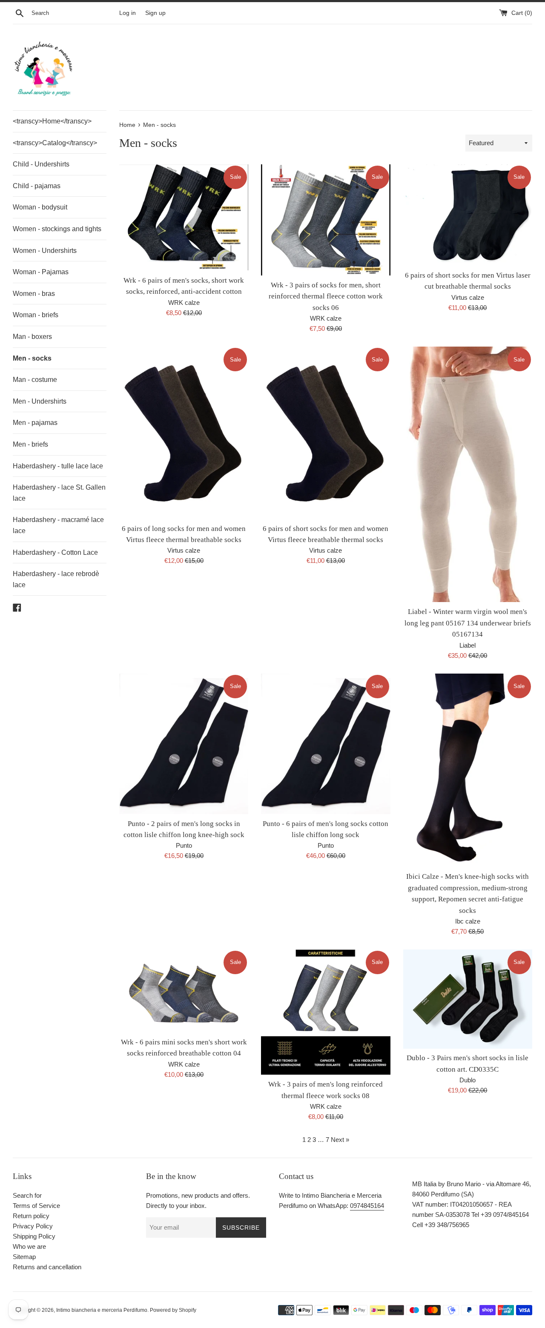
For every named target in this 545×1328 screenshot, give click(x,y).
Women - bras (34, 293)
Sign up (155, 13)
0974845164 (367, 1205)
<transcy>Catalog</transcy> (55, 142)
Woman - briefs (35, 314)
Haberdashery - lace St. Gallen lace (59, 493)
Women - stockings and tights (57, 228)
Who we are (29, 1246)
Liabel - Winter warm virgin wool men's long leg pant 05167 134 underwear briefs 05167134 (467, 623)
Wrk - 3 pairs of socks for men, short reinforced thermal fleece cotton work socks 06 (326, 296)
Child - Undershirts (41, 164)
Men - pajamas (35, 422)
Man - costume (35, 379)
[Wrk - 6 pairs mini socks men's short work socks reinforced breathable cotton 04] (183, 991)
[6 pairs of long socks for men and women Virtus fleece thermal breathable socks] (183, 433)
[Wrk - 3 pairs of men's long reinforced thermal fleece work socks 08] (325, 1012)
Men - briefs (30, 444)
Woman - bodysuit (40, 207)
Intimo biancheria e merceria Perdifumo (101, 1310)
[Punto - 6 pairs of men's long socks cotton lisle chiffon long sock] (325, 744)
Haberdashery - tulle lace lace (58, 466)
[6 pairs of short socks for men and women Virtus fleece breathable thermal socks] (325, 433)
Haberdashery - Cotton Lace (55, 552)
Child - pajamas (36, 185)
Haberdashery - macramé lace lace (58, 525)
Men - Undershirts (39, 401)
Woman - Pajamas (41, 271)
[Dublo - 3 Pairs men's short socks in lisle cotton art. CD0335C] (467, 998)
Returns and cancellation (47, 1267)
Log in (127, 13)
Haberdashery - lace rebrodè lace (56, 579)
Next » (340, 1139)
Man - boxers (32, 336)
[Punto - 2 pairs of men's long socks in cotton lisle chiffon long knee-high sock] (183, 744)
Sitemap (24, 1256)
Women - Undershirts (45, 250)
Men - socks (32, 358)
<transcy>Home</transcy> (52, 121)
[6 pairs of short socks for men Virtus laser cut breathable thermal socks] (467, 215)
